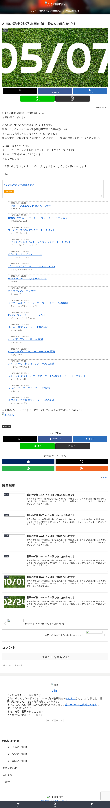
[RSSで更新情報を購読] (82, 468)
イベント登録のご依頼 (15, 747)
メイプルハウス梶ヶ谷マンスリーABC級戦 (31, 363)
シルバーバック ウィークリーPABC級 (29, 388)
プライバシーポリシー (60, 801)
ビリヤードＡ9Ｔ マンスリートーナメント (31, 266)
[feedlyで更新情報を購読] (28, 468)
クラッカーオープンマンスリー (25, 254)
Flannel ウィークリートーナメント (27, 315)
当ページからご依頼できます (81, 704)
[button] (72, 99)
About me (45, 801)
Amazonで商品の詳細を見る (19, 185)
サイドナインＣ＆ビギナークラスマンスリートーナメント (39, 242)
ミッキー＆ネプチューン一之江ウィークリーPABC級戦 (38, 303)
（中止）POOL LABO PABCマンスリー (29, 205)
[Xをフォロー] (82, 461)
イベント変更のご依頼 (15, 754)
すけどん (71, 698)
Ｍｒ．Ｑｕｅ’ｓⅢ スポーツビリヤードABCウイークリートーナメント (47, 376)
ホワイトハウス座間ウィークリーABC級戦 (31, 400)
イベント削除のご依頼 (15, 761)
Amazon (9, 191)
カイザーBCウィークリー (22, 290)
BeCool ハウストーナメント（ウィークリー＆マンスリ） (39, 218)
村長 (55, 690)
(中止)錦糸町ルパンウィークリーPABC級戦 (31, 351)
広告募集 (7, 775)
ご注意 (6, 782)
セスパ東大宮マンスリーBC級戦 (25, 339)
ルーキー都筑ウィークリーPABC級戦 (28, 327)
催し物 (7, 426)
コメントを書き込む (55, 657)
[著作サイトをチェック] (28, 461)
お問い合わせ (10, 768)
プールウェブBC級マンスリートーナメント (31, 230)
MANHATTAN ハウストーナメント (27, 278)
